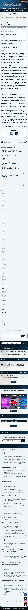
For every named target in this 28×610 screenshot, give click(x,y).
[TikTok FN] (25, 604)
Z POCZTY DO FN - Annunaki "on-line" (12, 592)
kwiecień (4, 300)
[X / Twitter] (16, 133)
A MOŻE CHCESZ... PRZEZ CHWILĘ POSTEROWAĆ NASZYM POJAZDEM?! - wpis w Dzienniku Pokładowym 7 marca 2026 (15, 530)
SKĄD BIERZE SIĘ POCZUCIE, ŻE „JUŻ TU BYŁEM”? (15, 499)
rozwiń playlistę (14, 425)
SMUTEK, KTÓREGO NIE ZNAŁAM (11, 476)
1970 (3, 321)
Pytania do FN (5, 23)
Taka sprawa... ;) (7, 555)
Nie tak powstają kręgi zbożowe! (11, 556)
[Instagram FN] (25, 601)
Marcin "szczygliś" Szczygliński (20, 603)
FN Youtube (23, 387)
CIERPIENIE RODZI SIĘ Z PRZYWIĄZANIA (13, 515)
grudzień (4, 312)
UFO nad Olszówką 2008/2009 (10, 585)
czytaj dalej (13, 381)
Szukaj (24, 343)
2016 (3, 309)
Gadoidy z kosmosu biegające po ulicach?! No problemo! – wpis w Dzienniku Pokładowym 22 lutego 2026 (15, 535)
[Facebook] (12, 133)
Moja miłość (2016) (8, 544)
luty (2, 303)
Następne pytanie (21, 142)
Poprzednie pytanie (7, 142)
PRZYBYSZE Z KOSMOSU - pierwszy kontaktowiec (14, 568)
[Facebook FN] (25, 594)
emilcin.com (24, 359)
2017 (3, 288)
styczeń (3, 304)
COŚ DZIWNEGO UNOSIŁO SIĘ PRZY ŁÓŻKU (14, 470)
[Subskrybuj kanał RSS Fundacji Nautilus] (24, 2)
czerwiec (4, 315)
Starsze (21, 185)
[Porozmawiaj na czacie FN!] (26, 2)
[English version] (22, 2)
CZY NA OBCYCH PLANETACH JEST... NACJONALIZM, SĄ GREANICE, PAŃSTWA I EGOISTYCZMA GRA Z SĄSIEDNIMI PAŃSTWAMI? (15, 588)
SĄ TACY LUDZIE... (8, 513)
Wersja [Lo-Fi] (4, 601)
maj (3, 316)
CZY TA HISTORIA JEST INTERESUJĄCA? (13, 505)
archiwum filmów (13, 410)
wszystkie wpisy (24, 372)
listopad (3, 313)
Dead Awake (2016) (8, 546)
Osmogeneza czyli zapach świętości (11, 557)
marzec (3, 301)
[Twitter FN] (25, 598)
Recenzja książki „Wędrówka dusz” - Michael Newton (15, 543)
